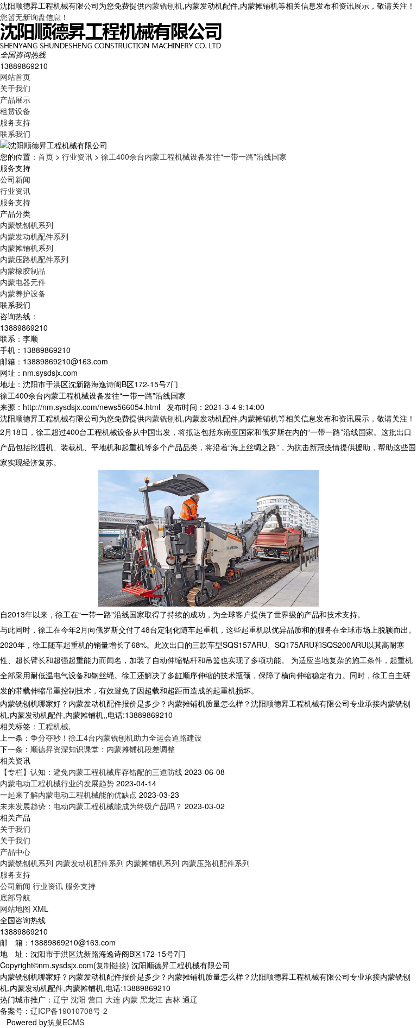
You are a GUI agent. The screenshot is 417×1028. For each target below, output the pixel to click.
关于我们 (15, 88)
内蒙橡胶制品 (23, 270)
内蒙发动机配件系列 (34, 236)
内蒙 (130, 999)
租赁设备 (15, 110)
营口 (95, 999)
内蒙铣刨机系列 (26, 224)
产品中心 (15, 851)
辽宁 (60, 999)
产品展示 (15, 99)
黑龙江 (151, 999)
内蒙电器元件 (23, 281)
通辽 (190, 999)
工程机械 (53, 726)
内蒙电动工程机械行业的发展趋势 (57, 783)
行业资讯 (77, 156)
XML (40, 908)
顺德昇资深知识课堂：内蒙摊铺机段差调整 (102, 748)
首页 (45, 156)
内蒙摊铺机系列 (26, 247)
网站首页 (15, 76)
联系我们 (15, 133)
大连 (113, 999)
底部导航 (15, 897)
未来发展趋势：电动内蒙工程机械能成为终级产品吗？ (91, 805)
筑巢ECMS (65, 1022)
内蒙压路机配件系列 (34, 259)
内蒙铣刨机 (163, 5)
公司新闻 (15, 179)
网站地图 (15, 908)
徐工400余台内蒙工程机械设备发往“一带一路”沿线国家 (194, 156)
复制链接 (111, 965)
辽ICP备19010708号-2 (69, 1010)
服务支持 (15, 122)
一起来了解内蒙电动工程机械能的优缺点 (68, 794)
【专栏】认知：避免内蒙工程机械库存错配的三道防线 (91, 771)
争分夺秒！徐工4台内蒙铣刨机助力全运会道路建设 (116, 737)
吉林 (172, 999)
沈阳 (78, 999)
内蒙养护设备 (23, 293)
